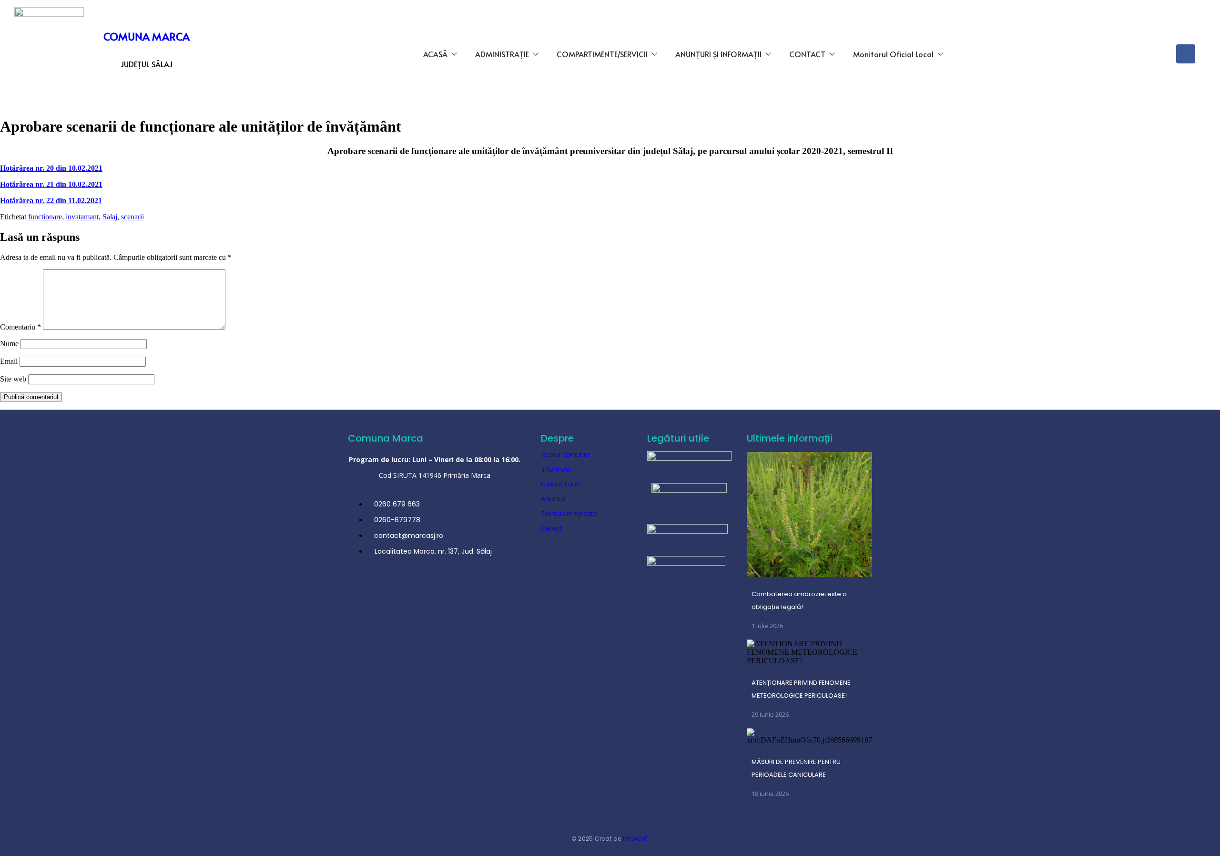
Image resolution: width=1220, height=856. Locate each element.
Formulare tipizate (569, 513)
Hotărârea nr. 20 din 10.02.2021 (51, 168)
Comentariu (20, 327)
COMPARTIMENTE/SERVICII (602, 54)
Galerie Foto (560, 483)
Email (9, 361)
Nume (9, 344)
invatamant (82, 217)
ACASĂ (435, 54)
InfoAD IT (636, 839)
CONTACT (807, 54)
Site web (13, 379)
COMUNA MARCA (146, 36)
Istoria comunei (565, 454)
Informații (556, 469)
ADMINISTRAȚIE (502, 54)
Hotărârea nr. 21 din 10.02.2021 (51, 184)
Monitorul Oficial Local (893, 54)
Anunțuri (554, 498)
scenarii (132, 217)
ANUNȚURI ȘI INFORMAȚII (718, 54)
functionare (45, 217)
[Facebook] (1185, 53)
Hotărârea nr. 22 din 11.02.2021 (51, 200)
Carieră (552, 528)
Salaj (109, 217)
